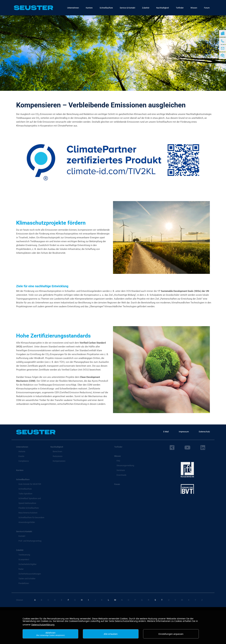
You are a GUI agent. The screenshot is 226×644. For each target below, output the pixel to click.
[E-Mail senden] (222, 48)
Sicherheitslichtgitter (27, 564)
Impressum (184, 431)
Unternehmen (22, 447)
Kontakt (21, 536)
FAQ (118, 461)
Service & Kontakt (24, 531)
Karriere (19, 470)
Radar (21, 569)
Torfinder (118, 447)
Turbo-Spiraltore (25, 493)
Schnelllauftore (23, 479)
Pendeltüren (23, 583)
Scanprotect (23, 559)
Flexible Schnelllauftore (28, 508)
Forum (117, 484)
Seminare (121, 470)
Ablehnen (50, 633)
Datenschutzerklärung (42, 624)
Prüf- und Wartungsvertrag (29, 541)
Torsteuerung (24, 555)
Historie (21, 451)
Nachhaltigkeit (56, 447)
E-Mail (166, 431)
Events (21, 456)
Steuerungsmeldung (125, 465)
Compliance (23, 461)
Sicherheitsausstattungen (29, 574)
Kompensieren (59, 461)
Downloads (121, 475)
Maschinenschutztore (27, 513)
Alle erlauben (111, 633)
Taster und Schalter (26, 578)
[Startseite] (222, 33)
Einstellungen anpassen (171, 633)
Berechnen (57, 451)
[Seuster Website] (33, 7)
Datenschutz (204, 431)
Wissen (117, 456)
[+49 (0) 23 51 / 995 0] (222, 40)
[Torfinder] (222, 55)
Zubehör (20, 550)
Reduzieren (57, 456)
